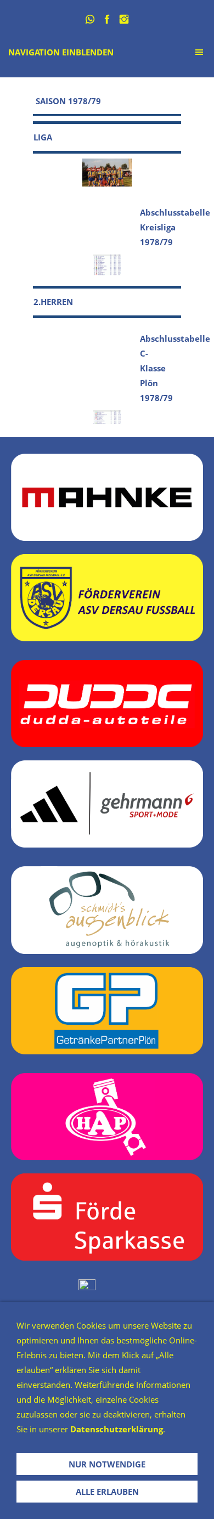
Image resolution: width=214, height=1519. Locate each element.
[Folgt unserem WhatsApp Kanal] (90, 19)
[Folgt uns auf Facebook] (107, 19)
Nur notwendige (107, 1464)
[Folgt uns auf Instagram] (124, 19)
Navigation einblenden (61, 52)
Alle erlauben (107, 1491)
